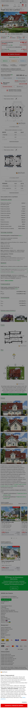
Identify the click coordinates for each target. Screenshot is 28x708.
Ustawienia (24, 702)
